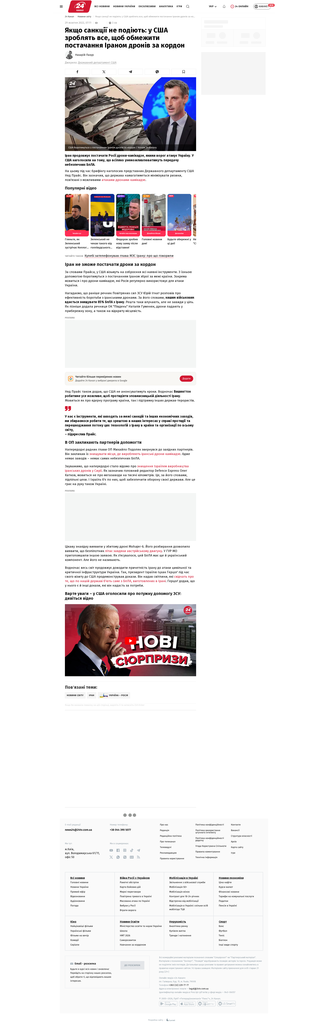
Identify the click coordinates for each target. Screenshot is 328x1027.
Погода (74, 905)
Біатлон (223, 940)
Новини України (124, 6)
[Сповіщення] (224, 6)
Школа (123, 930)
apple (187, 1003)
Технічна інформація (206, 857)
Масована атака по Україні (135, 901)
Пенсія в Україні (228, 905)
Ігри (179, 6)
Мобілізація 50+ (178, 887)
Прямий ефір (77, 891)
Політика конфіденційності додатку (209, 839)
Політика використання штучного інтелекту (207, 831)
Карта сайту (237, 847)
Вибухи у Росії (128, 905)
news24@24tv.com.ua (78, 830)
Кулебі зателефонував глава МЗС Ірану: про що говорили (129, 256)
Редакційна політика (171, 836)
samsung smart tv (226, 1003)
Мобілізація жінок (179, 891)
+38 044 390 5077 (120, 830)
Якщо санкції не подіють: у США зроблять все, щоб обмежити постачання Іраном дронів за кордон (145, 17)
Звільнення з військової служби (187, 882)
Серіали (74, 944)
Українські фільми (80, 930)
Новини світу (85, 17)
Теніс (222, 935)
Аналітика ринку (178, 926)
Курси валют (226, 887)
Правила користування (172, 859)
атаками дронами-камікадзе (123, 180)
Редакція (164, 830)
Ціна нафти (225, 882)
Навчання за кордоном (133, 944)
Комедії (74, 940)
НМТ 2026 (125, 935)
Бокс (221, 926)
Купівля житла (177, 930)
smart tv (206, 1003)
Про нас (164, 825)
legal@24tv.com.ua (198, 988)
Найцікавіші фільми (81, 926)
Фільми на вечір (79, 935)
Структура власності (241, 836)
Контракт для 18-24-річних (184, 896)
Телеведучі (165, 847)
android (168, 1003)
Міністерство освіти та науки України (141, 926)
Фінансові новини (229, 891)
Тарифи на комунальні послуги (236, 896)
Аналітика (166, 6)
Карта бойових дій (130, 887)
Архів (233, 842)
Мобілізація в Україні (183, 878)
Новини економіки (231, 878)
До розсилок (132, 965)
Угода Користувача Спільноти (210, 846)
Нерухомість (177, 921)
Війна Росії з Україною (135, 878)
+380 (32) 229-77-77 (179, 985)
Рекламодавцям (168, 853)
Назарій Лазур (84, 55)
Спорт (223, 921)
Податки (223, 901)
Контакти (236, 825)
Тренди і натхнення (180, 935)
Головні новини (79, 882)
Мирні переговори (130, 891)
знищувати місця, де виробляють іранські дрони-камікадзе (134, 454)
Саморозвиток (128, 940)
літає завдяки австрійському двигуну (133, 551)
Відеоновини (77, 896)
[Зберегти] (184, 71)
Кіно (73, 921)
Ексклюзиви (147, 6)
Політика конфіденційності (209, 825)
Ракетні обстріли (129, 882)
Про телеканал (167, 842)
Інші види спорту (228, 944)
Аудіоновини (77, 901)
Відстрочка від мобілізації (184, 901)
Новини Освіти (129, 921)
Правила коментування (207, 852)
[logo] (79, 6)
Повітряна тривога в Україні (136, 896)
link (111, 850)
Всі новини (102, 6)
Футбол (223, 930)
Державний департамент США (97, 62)
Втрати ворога (128, 910)
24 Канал (70, 17)
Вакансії (235, 830)
